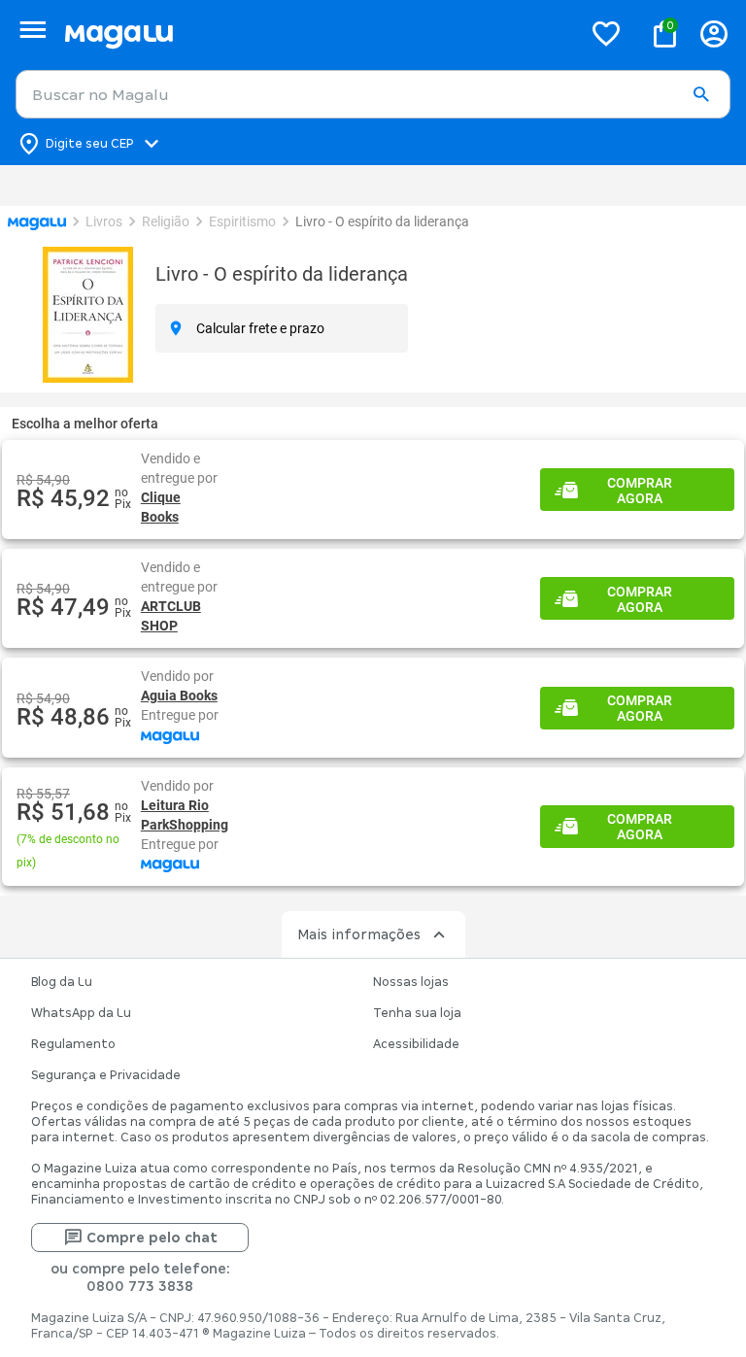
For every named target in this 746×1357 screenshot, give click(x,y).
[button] (701, 95)
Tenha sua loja (417, 1071)
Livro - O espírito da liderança (283, 274)
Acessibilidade (416, 1102)
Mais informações (359, 993)
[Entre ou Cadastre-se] (713, 34)
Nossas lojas (411, 1040)
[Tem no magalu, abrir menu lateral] (33, 30)
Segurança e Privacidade (106, 1133)
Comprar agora (639, 490)
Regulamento (73, 1102)
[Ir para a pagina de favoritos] (606, 33)
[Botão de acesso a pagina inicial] (315, 34)
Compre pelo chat (152, 1296)
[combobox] (373, 94)
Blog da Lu (61, 1040)
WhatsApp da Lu (81, 1071)
